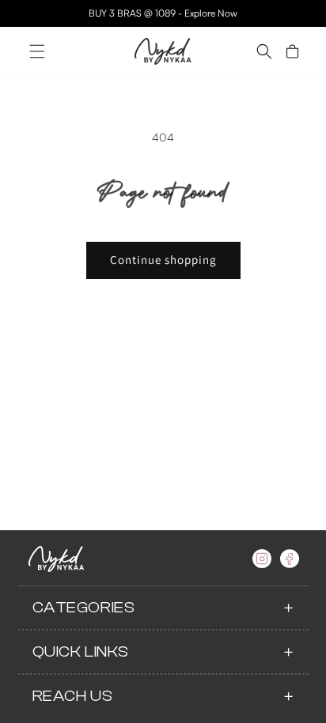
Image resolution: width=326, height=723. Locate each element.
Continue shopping (163, 259)
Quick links (81, 651)
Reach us (72, 696)
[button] (37, 51)
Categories (83, 607)
